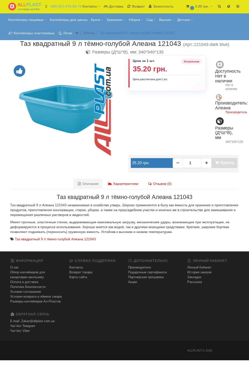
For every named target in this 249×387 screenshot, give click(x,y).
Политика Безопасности (27, 287)
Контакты (76, 267)
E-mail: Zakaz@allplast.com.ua (32, 321)
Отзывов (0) (162, 184)
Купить (227, 163)
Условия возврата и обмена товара (36, 296)
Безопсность (162, 6)
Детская (184, 20)
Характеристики (125, 184)
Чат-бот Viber (20, 331)
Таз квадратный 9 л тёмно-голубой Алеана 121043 (55, 239)
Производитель (236, 112)
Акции (132, 282)
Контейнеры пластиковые (33, 33)
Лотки (67, 33)
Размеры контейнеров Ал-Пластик (35, 301)
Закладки (194, 277)
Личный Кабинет (199, 267)
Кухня (96, 20)
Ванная (165, 20)
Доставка (115, 6)
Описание (89, 184)
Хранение (115, 20)
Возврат (138, 6)
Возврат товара (80, 272)
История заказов (199, 272)
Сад (150, 20)
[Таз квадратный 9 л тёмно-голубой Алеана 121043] (65, 109)
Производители (139, 267)
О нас (14, 267)
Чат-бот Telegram (22, 326)
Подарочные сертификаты (147, 272)
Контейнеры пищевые (26, 20)
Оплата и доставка (24, 282)
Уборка (135, 20)
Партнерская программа (146, 277)
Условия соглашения (25, 291)
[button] (199, 6)
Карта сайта (78, 277)
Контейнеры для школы (69, 20)
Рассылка (194, 282)
